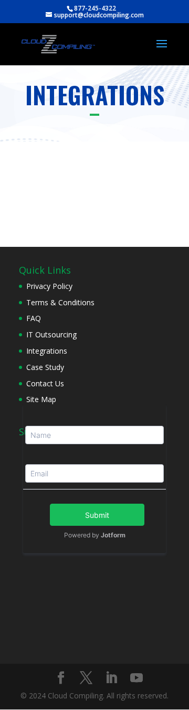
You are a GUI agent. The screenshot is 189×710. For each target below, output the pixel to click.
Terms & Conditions (60, 302)
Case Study (45, 367)
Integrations (46, 351)
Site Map (41, 399)
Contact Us (45, 383)
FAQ (33, 318)
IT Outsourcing (51, 334)
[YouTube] (136, 678)
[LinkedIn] (111, 678)
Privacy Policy (49, 286)
